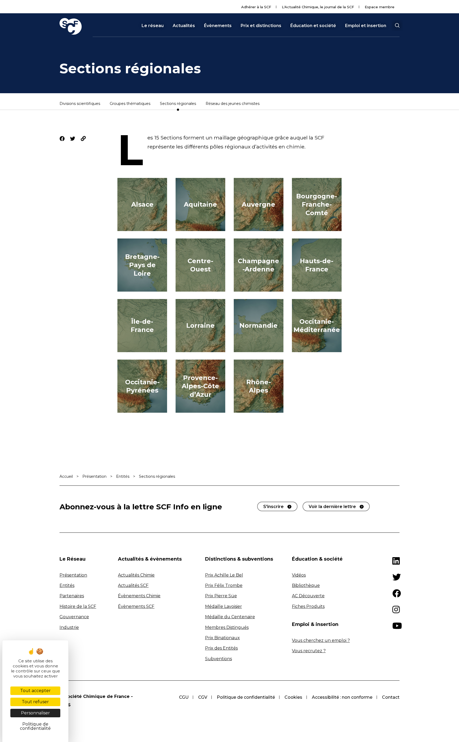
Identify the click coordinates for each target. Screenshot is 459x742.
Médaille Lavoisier (223, 606)
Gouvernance (74, 616)
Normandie (258, 325)
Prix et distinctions (261, 26)
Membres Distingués (227, 627)
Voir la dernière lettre (332, 506)
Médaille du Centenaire (230, 616)
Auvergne (258, 204)
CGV (202, 697)
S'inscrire (273, 506)
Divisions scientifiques (80, 104)
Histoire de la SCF (78, 606)
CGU (184, 697)
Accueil (66, 476)
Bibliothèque (306, 585)
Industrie (69, 627)
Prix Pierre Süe (221, 595)
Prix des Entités (221, 648)
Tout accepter (35, 690)
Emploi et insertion (365, 26)
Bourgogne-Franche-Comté (316, 204)
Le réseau (153, 26)
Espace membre (379, 7)
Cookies (293, 697)
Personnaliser (35, 712)
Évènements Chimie (139, 595)
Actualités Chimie (136, 575)
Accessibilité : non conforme (342, 697)
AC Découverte (308, 595)
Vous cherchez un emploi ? (321, 640)
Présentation (94, 476)
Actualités (184, 26)
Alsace (142, 204)
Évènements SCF (136, 606)
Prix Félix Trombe (224, 585)
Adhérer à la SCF (256, 7)
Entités (122, 476)
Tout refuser (35, 701)
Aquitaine (200, 204)
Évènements (218, 26)
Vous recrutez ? (309, 650)
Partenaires (72, 595)
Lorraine (200, 325)
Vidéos (299, 575)
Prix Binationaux (222, 637)
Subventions (218, 658)
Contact (391, 697)
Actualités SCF (133, 585)
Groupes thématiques (130, 104)
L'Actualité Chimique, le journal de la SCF (318, 7)
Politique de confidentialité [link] (35, 726)
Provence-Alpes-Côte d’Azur (200, 386)
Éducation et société (313, 26)
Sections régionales (178, 104)
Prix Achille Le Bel (224, 575)
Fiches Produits (308, 606)
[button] (397, 25)
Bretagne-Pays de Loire (142, 265)
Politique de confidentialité (246, 697)
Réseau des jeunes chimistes (233, 104)
